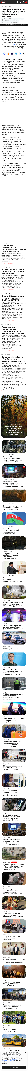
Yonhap (12, 44)
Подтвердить (14, 1067)
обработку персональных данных (9, 1060)
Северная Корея (9, 24)
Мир (3, 24)
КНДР (17, 24)
